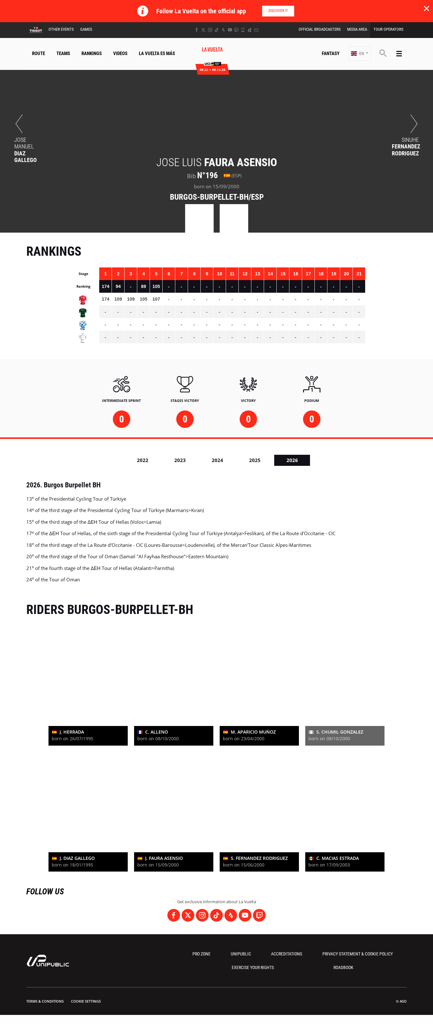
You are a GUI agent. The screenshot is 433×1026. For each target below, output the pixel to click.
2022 (142, 460)
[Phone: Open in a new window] (243, 30)
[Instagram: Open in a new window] (210, 30)
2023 (180, 460)
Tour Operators (388, 29)
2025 (255, 460)
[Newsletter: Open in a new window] (256, 30)
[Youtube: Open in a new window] (230, 30)
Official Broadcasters (320, 29)
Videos (120, 53)
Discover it (278, 11)
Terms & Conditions (45, 1001)
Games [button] (86, 29)
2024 (217, 460)
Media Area (357, 29)
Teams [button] (63, 53)
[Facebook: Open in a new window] (196, 30)
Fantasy (330, 53)
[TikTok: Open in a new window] (216, 30)
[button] (359, 54)
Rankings (91, 53)
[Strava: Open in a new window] (223, 30)
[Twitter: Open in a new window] (203, 30)
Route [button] (38, 53)
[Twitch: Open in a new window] (236, 30)
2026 (292, 460)
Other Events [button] (61, 29)
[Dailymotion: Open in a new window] (249, 30)
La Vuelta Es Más (157, 53)
